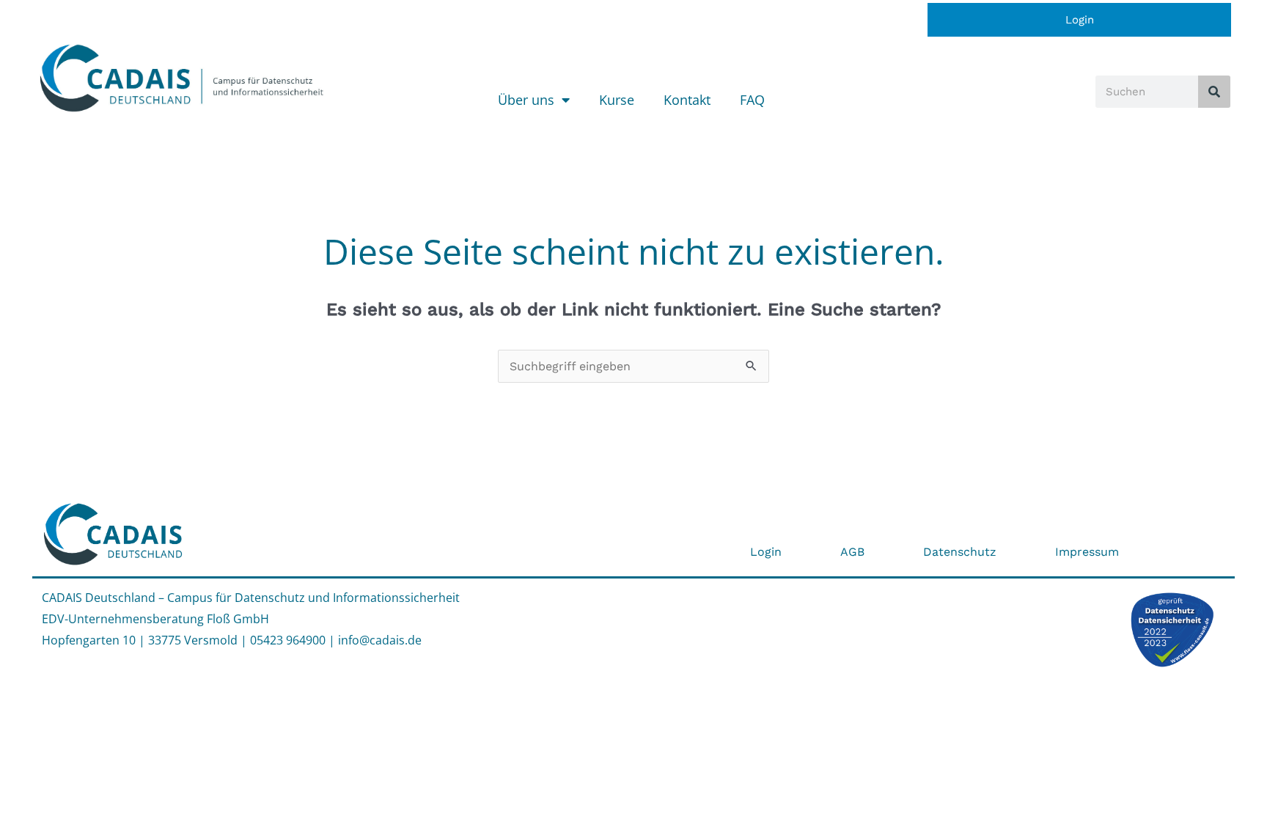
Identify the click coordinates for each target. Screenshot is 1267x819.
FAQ (752, 100)
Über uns (526, 100)
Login (1079, 19)
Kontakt (687, 100)
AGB (852, 552)
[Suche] (1214, 92)
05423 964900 (288, 640)
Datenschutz (959, 552)
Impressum (1087, 552)
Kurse (616, 100)
